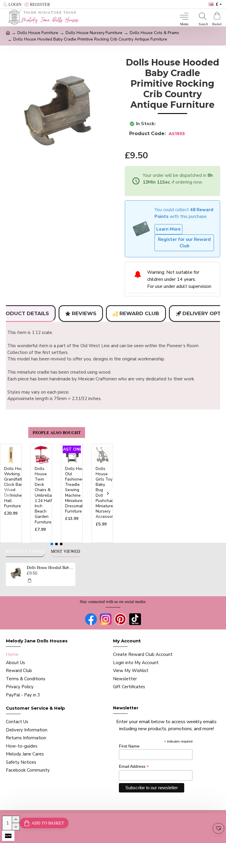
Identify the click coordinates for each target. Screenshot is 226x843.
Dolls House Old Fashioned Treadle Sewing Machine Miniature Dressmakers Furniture (77, 490)
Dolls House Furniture (37, 33)
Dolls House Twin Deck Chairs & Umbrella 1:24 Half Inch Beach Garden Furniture (43, 495)
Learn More (168, 229)
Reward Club (139, 313)
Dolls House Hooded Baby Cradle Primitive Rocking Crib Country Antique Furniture (50, 567)
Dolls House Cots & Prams (154, 33)
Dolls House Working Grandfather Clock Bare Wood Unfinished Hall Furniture (15, 487)
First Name (129, 746)
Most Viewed (65, 551)
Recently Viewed (25, 551)
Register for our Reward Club (184, 242)
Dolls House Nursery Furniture (94, 33)
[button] (5, 493)
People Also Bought (57, 432)
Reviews (84, 313)
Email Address (134, 766)
